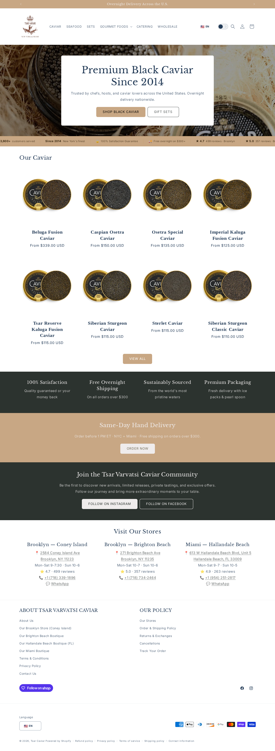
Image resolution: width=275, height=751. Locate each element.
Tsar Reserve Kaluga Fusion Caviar (47, 329)
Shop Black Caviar (121, 112)
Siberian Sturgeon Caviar (107, 326)
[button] (116, 26)
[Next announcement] (254, 4)
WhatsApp (60, 583)
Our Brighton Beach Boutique (41, 636)
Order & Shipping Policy (158, 628)
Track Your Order (153, 651)
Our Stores (148, 621)
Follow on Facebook (166, 504)
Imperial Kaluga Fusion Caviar (228, 235)
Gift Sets (163, 112)
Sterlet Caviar (167, 323)
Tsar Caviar (38, 741)
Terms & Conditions (34, 658)
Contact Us (27, 673)
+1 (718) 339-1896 (60, 577)
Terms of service (129, 740)
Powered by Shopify (58, 741)
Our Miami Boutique (34, 651)
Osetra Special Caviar (167, 235)
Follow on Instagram (109, 504)
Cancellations (150, 643)
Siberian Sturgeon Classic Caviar (227, 326)
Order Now (137, 448)
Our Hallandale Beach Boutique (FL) (46, 643)
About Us (26, 621)
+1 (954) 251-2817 (220, 577)
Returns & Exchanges (156, 636)
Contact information (181, 740)
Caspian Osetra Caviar (107, 235)
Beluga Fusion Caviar (47, 235)
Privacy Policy (30, 666)
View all (137, 359)
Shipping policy (154, 740)
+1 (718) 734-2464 (140, 577)
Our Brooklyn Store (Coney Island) (45, 628)
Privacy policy (106, 740)
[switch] (223, 26)
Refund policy (84, 740)
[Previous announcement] (21, 4)
